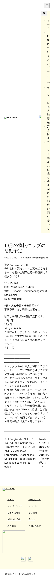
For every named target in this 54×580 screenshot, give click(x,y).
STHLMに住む (14, 519)
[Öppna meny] (47, 5)
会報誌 (31, 519)
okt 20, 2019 (10, 257)
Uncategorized (40, 257)
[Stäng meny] (44, 13)
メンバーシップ (14, 506)
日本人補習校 (13, 512)
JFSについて (34, 499)
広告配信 (11, 526)
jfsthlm (27, 257)
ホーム (10, 499)
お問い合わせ (34, 526)
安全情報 (32, 512)
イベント (32, 506)
